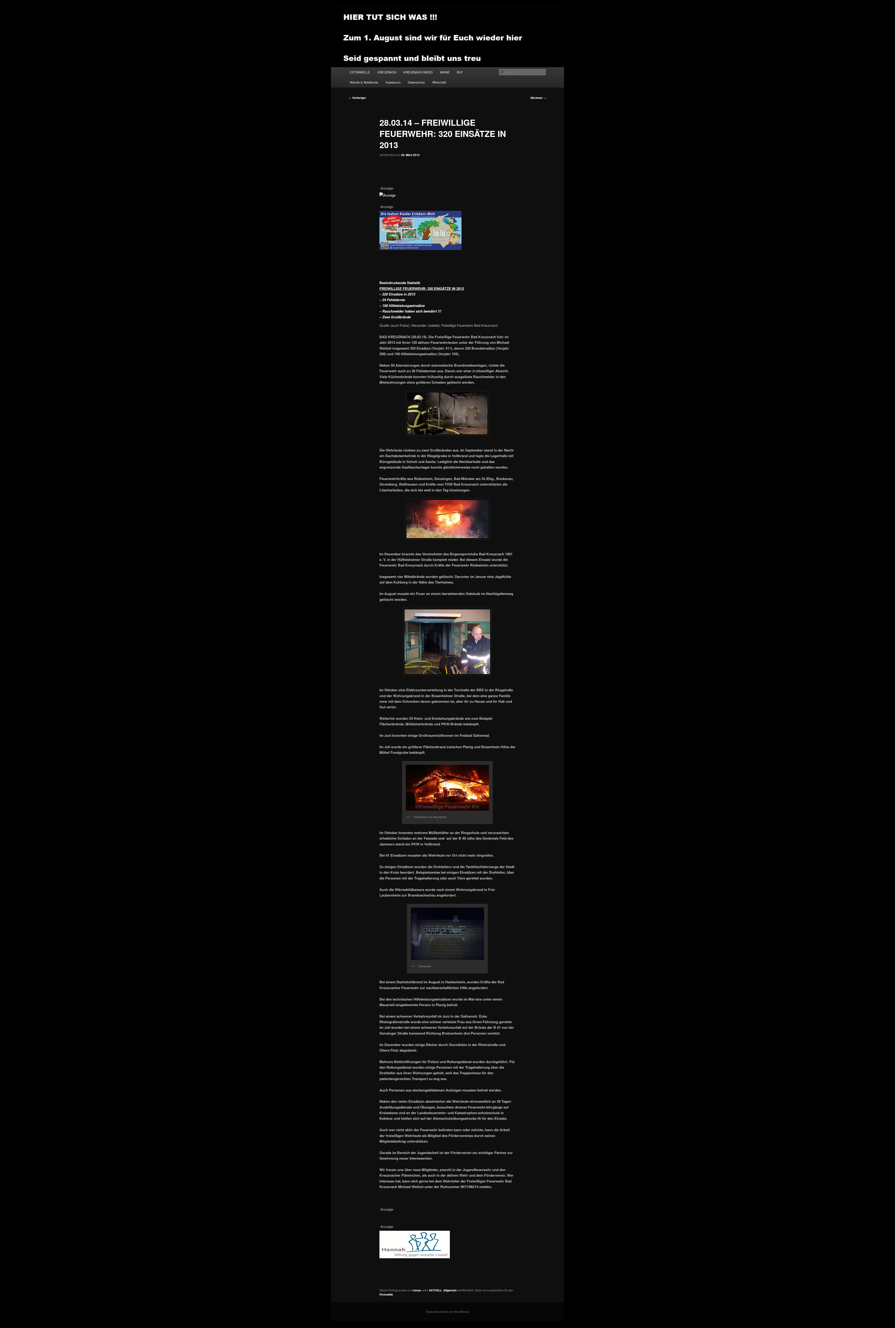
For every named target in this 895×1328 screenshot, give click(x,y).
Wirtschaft (439, 82)
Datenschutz (416, 82)
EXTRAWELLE (360, 72)
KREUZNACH (387, 72)
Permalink (386, 1294)
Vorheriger (357, 98)
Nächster (538, 98)
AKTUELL (435, 1290)
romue (416, 1290)
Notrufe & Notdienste (364, 82)
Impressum (393, 82)
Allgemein (450, 1290)
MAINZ (445, 72)
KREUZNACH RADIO (418, 72)
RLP (460, 72)
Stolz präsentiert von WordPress (447, 1312)
